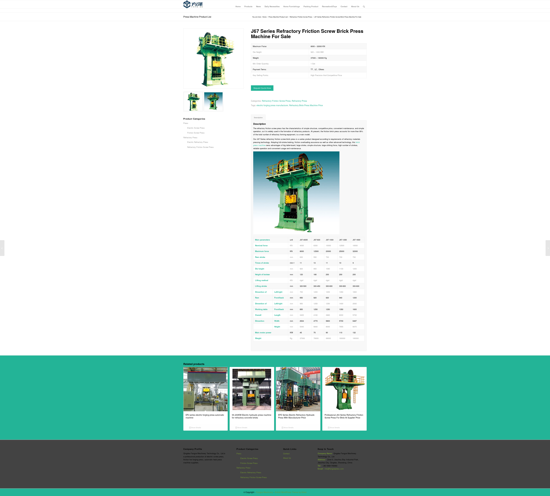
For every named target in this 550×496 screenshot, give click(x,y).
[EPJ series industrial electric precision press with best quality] (2, 248)
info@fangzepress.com (334, 468)
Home (264, 17)
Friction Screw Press (249, 463)
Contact (286, 453)
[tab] (258, 117)
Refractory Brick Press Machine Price (306, 105)
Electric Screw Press (249, 458)
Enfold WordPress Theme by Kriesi (291, 492)
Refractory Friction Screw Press (301, 17)
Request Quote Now (262, 88)
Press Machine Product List (197, 16)
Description (258, 117)
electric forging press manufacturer (272, 105)
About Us (287, 458)
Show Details (196, 427)
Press (238, 453)
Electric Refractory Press (250, 472)
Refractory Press (299, 100)
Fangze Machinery (264, 492)
